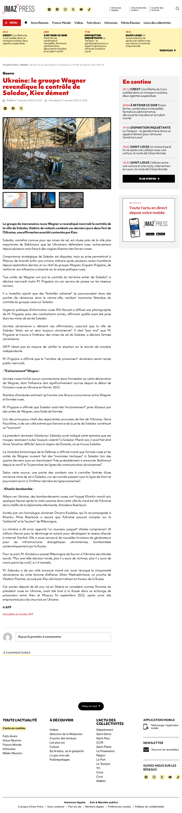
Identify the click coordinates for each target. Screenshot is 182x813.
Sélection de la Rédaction (66, 734)
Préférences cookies (119, 807)
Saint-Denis (103, 734)
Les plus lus (57, 743)
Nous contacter (56, 807)
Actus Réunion (40, 23)
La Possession (105, 751)
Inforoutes (110, 23)
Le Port (100, 760)
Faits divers (94, 23)
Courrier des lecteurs (157, 9)
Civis (99, 777)
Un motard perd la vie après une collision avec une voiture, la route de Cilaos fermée (138, 41)
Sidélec (101, 781)
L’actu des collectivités (157, 23)
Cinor (99, 772)
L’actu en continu (14, 728)
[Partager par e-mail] (5, 108)
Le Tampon (103, 764)
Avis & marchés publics (138, 9)
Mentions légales (94, 807)
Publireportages (60, 760)
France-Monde (61, 23)
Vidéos (78, 23)
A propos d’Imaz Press (30, 807)
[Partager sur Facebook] (13, 108)
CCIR (99, 743)
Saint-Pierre (103, 747)
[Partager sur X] (21, 108)
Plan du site (74, 807)
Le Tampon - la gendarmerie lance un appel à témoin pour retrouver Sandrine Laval (96, 43)
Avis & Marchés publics (104, 802)
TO (98, 768)
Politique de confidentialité (149, 807)
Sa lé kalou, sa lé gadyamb (67, 751)
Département (104, 730)
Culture (54, 747)
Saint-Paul (103, 738)
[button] (12, 22)
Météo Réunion (130, 23)
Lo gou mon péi (59, 755)
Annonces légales (116, 9)
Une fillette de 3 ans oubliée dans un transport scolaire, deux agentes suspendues (15, 39)
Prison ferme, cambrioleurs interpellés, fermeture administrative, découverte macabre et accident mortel (55, 43)
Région (100, 755)
